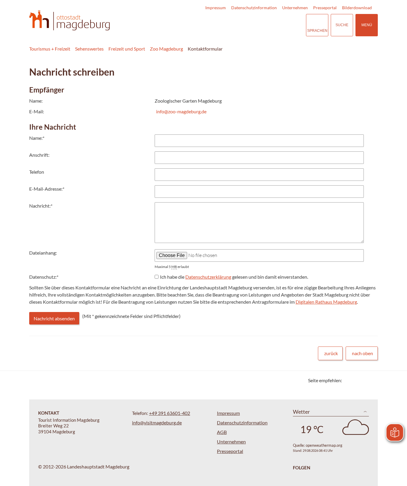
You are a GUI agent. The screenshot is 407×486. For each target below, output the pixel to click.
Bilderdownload (357, 7)
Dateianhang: (43, 252)
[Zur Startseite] (69, 20)
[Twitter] (348, 380)
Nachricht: (40, 205)
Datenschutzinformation (254, 7)
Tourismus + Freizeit (49, 48)
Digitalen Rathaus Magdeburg (326, 302)
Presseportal (325, 7)
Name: (36, 138)
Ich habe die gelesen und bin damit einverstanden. (234, 277)
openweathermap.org (324, 445)
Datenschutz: (43, 277)
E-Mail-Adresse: (46, 189)
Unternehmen (295, 7)
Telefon (36, 172)
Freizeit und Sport (126, 48)
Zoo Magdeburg (166, 48)
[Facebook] (356, 380)
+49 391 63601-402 (169, 413)
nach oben (362, 353)
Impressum (215, 7)
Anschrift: (39, 155)
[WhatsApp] (371, 380)
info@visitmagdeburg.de (157, 422)
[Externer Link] (265, 25)
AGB (222, 432)
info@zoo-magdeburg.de (181, 111)
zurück (331, 353)
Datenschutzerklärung (208, 277)
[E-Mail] (363, 380)
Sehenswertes (89, 48)
